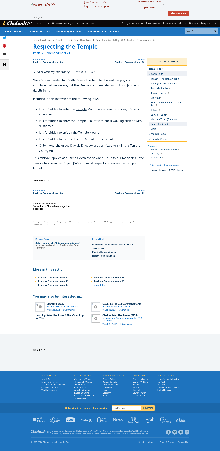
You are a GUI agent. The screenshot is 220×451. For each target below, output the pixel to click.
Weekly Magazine (49, 390)
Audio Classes (102, 420)
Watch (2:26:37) (109, 324)
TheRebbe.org (80, 398)
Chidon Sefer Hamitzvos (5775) (120, 315)
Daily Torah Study (110, 385)
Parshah (137, 390)
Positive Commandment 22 (53, 277)
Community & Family (68, 31)
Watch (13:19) (109, 310)
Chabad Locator (164, 390)
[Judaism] (17, 23)
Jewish (127, 434)
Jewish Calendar (110, 382)
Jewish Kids (181, 420)
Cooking (134, 420)
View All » (99, 285)
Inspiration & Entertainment (102, 31)
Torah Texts (150, 420)
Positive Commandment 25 (109, 277)
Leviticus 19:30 (84, 72)
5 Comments (125, 310)
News (118, 420)
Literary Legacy (55, 303)
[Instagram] (187, 432)
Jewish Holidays (140, 379)
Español (153, 170)
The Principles (99, 248)
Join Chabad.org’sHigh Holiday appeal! (97, 4)
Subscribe (107, 387)
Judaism (117, 434)
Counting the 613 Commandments (121, 303)
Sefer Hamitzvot (83, 40)
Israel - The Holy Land (84, 396)
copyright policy (50, 224)
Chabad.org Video (82, 379)
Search (106, 390)
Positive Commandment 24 (53, 285)
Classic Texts (63, 40)
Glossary (107, 393)
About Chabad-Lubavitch (168, 379)
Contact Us (183, 442)
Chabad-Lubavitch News (168, 387)
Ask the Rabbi (154, 23)
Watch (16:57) (53, 310)
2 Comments (126, 324)
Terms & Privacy (167, 442)
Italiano (180, 170)
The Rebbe (162, 382)
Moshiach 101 (80, 387)
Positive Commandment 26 (109, 281)
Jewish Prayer (139, 393)
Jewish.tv (71, 420)
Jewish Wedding (140, 382)
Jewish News (80, 385)
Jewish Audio (139, 396)
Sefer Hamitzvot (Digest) (109, 40)
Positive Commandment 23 (53, 281)
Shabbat (137, 385)
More (153, 128)
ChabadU (86, 420)
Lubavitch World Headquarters (136, 431)
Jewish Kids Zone (82, 390)
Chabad (79, 431)
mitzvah (45, 158)
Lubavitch (87, 431)
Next (130, 60)
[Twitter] (174, 432)
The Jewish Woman (83, 382)
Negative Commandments (104, 256)
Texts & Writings (42, 40)
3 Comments (69, 310)
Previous (48, 60)
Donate (195, 23)
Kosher (136, 387)
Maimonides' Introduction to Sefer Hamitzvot (112, 244)
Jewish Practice (14, 31)
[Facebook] (168, 432)
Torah (110, 434)
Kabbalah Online (81, 393)
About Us (152, 442)
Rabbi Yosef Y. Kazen (90, 434)
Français (163, 170)
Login (126, 23)
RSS (105, 396)
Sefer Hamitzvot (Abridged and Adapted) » (58, 243)
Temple (81, 109)
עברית (172, 170)
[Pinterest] (180, 432)
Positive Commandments (141, 40)
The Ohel (161, 385)
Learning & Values (40, 31)
